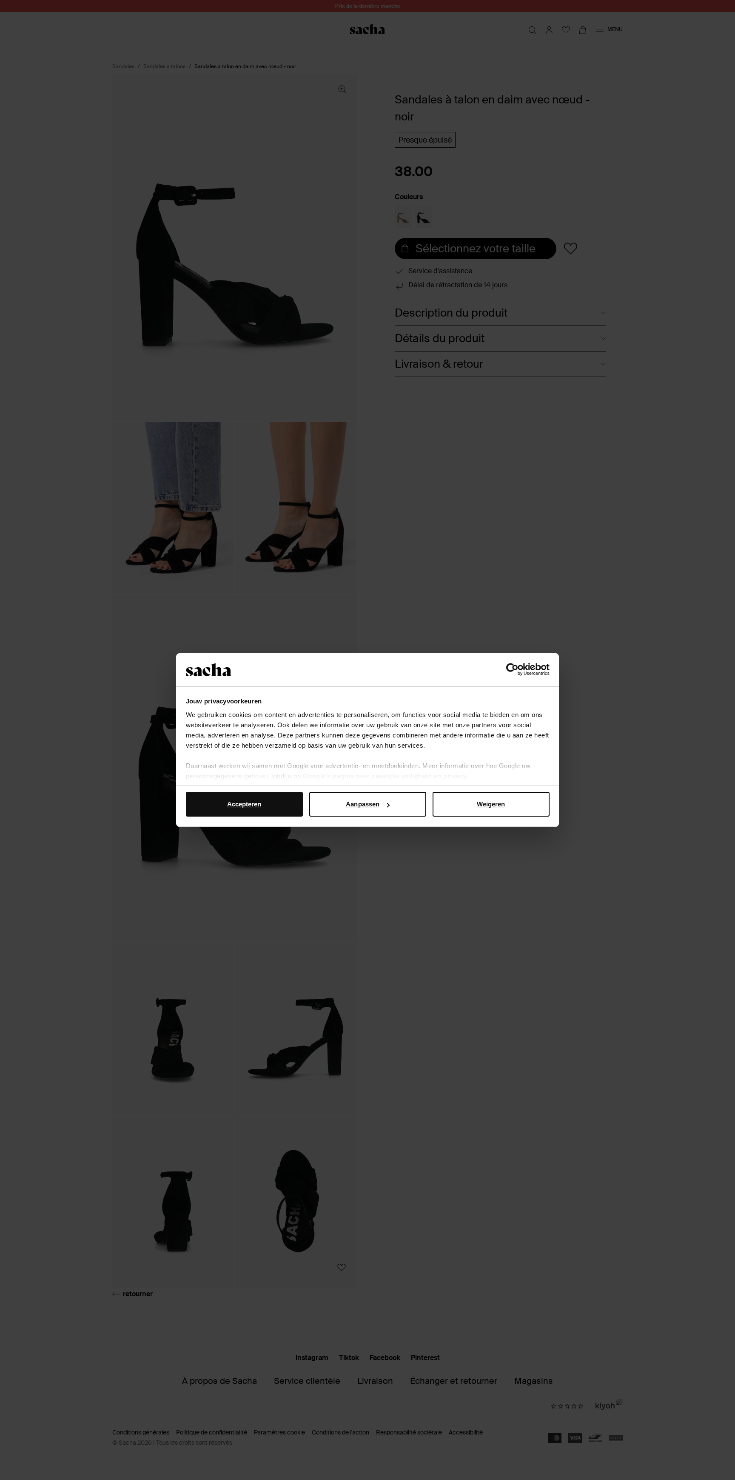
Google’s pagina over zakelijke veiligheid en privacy (385, 776)
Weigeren (491, 804)
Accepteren (244, 804)
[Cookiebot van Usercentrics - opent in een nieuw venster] (512, 669)
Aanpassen (362, 804)
